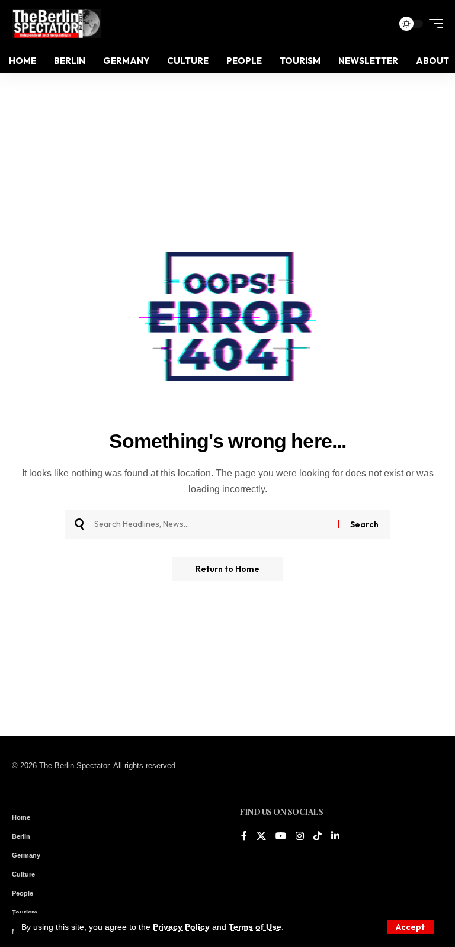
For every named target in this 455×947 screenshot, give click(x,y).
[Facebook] (244, 836)
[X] (261, 836)
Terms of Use (255, 927)
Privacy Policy (181, 927)
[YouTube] (281, 836)
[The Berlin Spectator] (56, 23)
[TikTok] (317, 836)
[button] (410, 927)
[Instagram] (300, 836)
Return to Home (227, 568)
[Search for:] (211, 524)
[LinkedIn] (335, 836)
